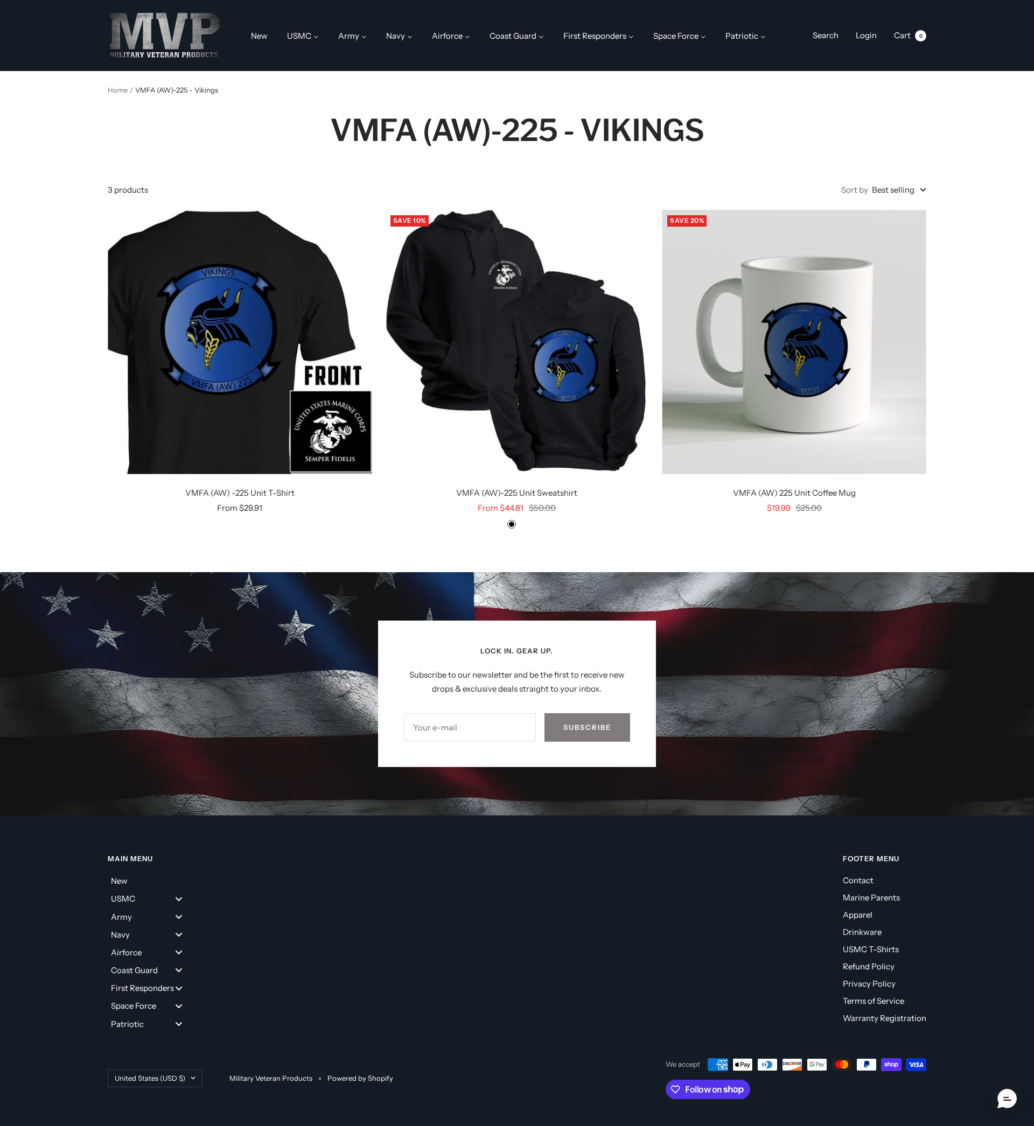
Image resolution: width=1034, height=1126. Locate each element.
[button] (1007, 1099)
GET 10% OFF (517, 778)
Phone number (394, 582)
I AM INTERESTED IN (415, 640)
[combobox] (391, 608)
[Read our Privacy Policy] (654, 722)
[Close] (666, 333)
